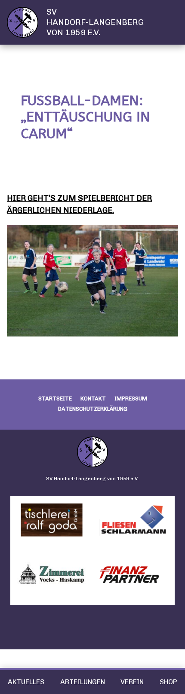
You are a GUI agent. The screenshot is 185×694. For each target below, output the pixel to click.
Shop (168, 682)
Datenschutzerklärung (92, 409)
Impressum (130, 398)
